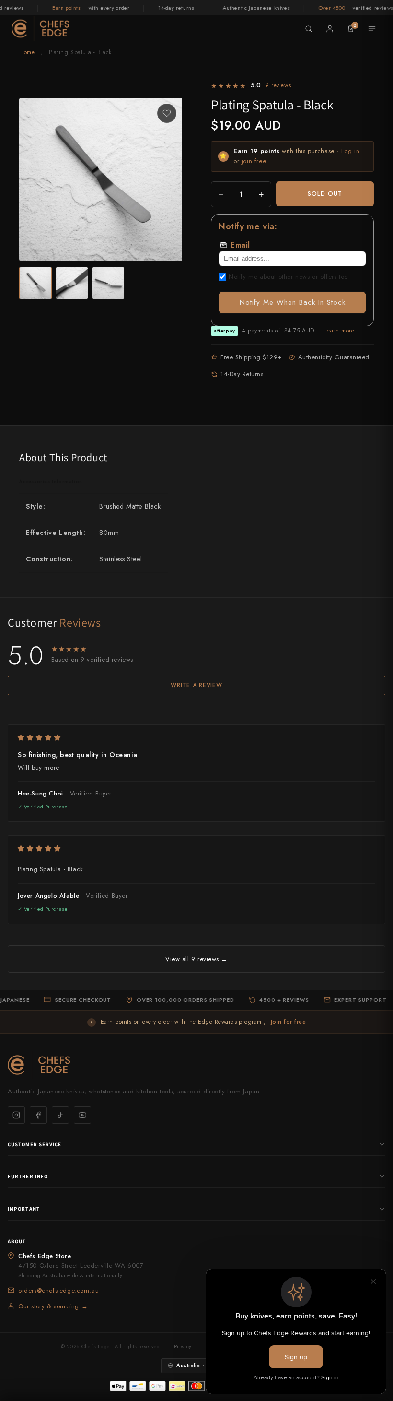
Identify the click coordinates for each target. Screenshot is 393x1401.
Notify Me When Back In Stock (293, 302)
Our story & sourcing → (53, 1306)
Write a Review (196, 685)
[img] (196, 738)
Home (27, 52)
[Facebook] (38, 1115)
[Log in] (329, 28)
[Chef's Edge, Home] (40, 28)
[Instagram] (16, 1115)
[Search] (308, 28)
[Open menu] (371, 28)
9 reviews (278, 85)
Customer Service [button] (35, 1144)
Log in (350, 150)
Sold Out (325, 193)
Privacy (182, 1346)
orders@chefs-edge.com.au (58, 1290)
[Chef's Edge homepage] (196, 1065)
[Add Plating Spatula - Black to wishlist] (166, 113)
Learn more (339, 330)
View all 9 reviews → (196, 958)
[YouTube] (82, 1115)
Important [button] (24, 1208)
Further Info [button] (28, 1176)
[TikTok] (60, 1115)
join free (254, 161)
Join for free (288, 1022)
